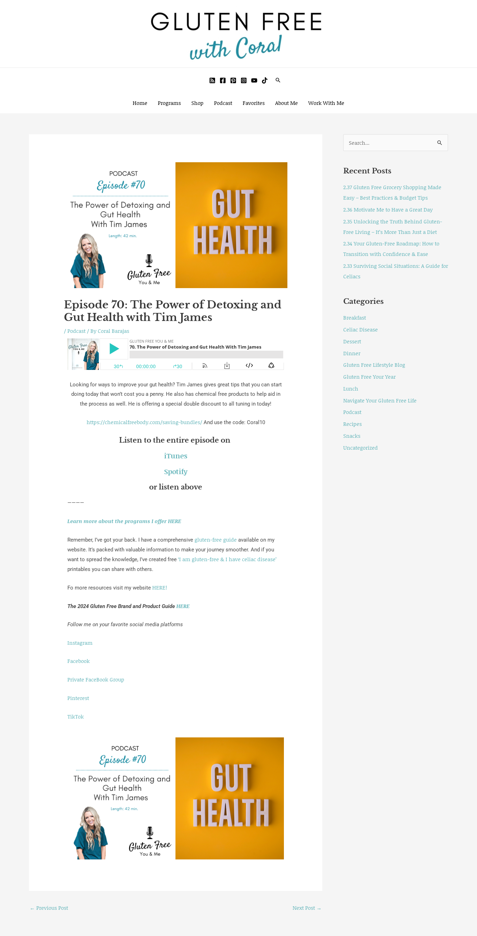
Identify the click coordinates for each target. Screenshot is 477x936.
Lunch (350, 388)
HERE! (159, 587)
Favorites (254, 103)
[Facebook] (223, 80)
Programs (169, 103)
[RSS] (212, 80)
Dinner (351, 353)
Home (140, 103)
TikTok (75, 716)
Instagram (80, 642)
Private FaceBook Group (95, 679)
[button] (278, 80)
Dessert (352, 341)
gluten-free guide (216, 539)
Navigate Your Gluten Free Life (380, 400)
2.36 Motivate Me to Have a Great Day (388, 209)
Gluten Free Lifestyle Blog (374, 365)
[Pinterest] (233, 80)
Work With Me (326, 103)
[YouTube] (254, 80)
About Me (286, 103)
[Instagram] (244, 80)
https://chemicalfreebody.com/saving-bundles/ (145, 422)
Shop (197, 103)
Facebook (78, 661)
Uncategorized (360, 447)
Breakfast (354, 317)
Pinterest (78, 698)
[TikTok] (265, 80)
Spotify (176, 471)
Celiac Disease (360, 329)
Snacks (351, 436)
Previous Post (49, 908)
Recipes (352, 424)
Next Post (307, 908)
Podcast (223, 103)
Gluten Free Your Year (369, 376)
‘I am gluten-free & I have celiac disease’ (227, 559)
